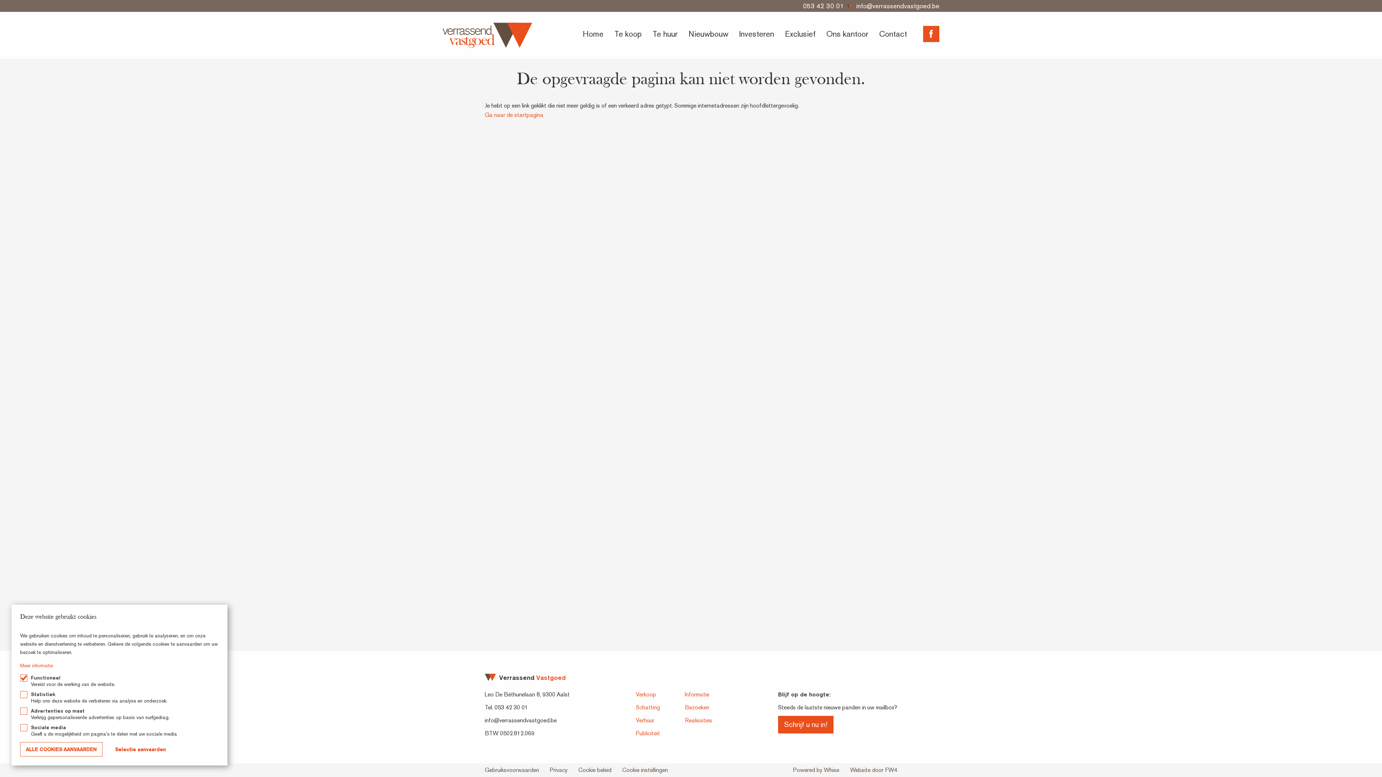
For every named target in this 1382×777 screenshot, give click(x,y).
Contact (893, 33)
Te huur (665, 33)
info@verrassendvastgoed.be (897, 6)
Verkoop (646, 694)
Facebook (931, 34)
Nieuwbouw (708, 33)
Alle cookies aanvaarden (61, 749)
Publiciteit (648, 733)
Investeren (756, 33)
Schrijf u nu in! (805, 724)
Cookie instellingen (645, 770)
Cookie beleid (594, 770)
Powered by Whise (816, 770)
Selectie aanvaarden (140, 749)
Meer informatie (36, 665)
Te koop (628, 33)
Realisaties (698, 720)
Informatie (697, 694)
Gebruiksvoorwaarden (512, 770)
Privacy (559, 770)
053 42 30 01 (823, 6)
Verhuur (645, 720)
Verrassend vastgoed (487, 35)
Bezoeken (697, 707)
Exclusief (800, 33)
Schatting (648, 707)
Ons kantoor (847, 33)
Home (593, 33)
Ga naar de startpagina (514, 115)
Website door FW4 (873, 770)
